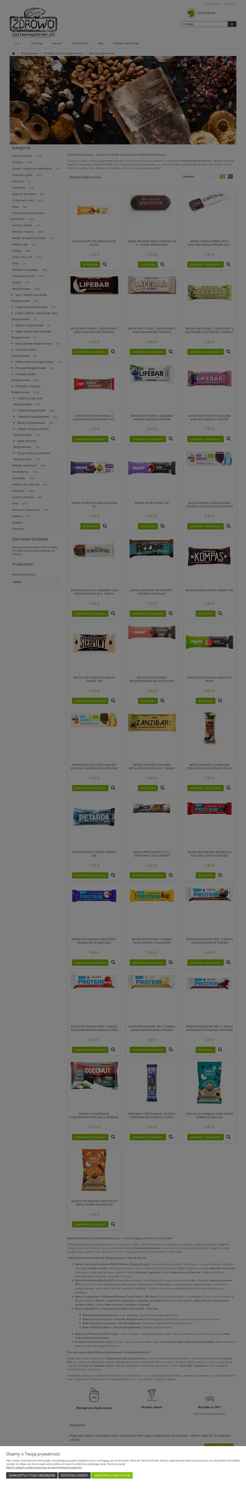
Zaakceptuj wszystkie (112, 1475)
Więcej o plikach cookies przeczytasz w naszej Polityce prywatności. (44, 1467)
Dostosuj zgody (74, 1475)
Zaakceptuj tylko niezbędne (32, 1475)
